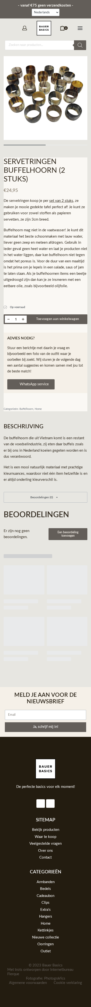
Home (38, 409)
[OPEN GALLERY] (45, 98)
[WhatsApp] (10, 28)
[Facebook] (50, 803)
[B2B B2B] (24, 28)
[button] (45, 497)
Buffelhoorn (26, 409)
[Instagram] (40, 803)
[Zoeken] (80, 45)
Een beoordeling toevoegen (68, 534)
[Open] (80, 28)
